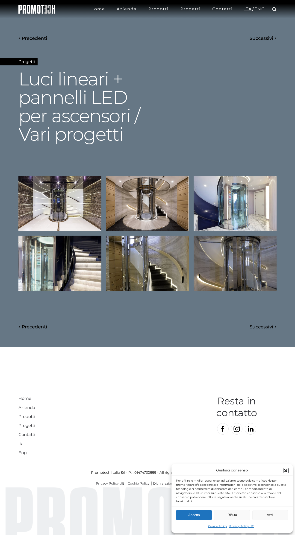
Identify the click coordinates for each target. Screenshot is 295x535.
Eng (259, 9)
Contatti (222, 9)
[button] (285, 470)
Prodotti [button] (158, 9)
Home (97, 9)
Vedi (270, 515)
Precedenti (34, 38)
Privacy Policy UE (241, 526)
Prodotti (26, 416)
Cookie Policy (217, 526)
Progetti (190, 9)
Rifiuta (232, 515)
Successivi (261, 38)
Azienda (127, 9)
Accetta (194, 515)
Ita (248, 9)
